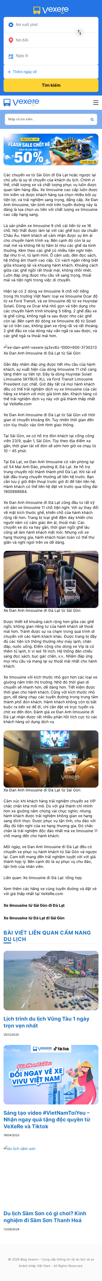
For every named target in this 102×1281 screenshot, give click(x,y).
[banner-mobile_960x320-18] (51, 149)
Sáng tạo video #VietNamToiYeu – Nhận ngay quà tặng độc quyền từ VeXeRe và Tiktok (47, 1119)
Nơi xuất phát (27, 25)
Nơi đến (22, 40)
